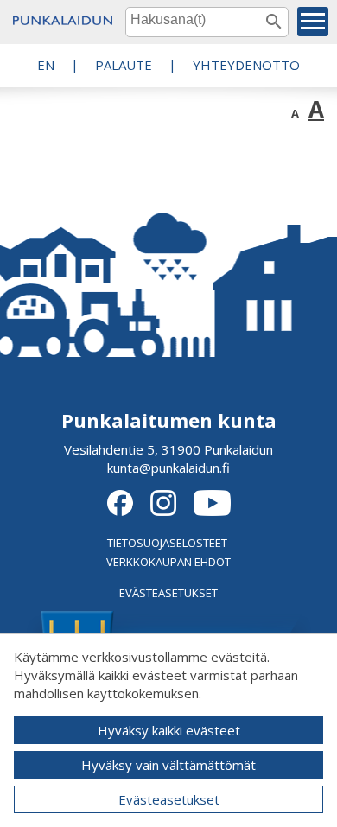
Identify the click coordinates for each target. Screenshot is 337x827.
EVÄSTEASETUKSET (168, 593)
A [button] (295, 113)
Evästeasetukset (168, 799)
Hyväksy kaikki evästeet (169, 730)
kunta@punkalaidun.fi (168, 467)
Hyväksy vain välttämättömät (168, 764)
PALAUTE (123, 64)
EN (45, 64)
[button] (312, 21)
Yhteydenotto (246, 64)
